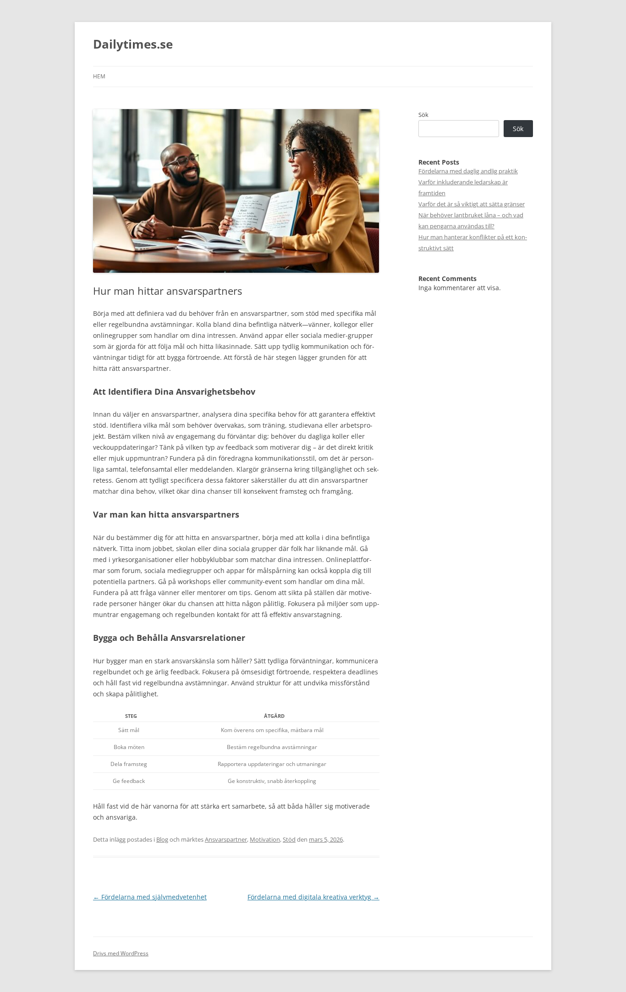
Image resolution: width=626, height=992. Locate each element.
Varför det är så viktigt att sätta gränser (471, 204)
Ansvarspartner (226, 839)
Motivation (265, 839)
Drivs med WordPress (120, 953)
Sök (423, 114)
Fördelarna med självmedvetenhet (150, 897)
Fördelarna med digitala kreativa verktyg (313, 897)
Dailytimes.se (133, 44)
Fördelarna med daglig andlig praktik (468, 171)
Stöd (289, 839)
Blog (162, 839)
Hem (99, 76)
